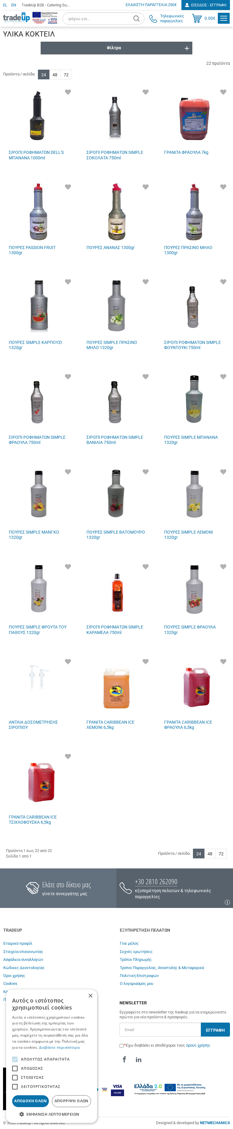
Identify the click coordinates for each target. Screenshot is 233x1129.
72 (66, 74)
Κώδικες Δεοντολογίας (24, 967)
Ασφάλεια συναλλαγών (23, 959)
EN (13, 5)
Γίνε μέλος (129, 943)
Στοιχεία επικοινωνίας (23, 951)
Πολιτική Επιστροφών (139, 975)
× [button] (90, 996)
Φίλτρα (114, 47)
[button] (51, 1114)
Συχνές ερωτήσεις (136, 951)
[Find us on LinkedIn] (139, 1060)
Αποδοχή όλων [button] (30, 1100)
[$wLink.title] (45, 18)
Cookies (10, 983)
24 (43, 74)
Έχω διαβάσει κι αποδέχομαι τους (168, 1045)
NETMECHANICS (215, 1122)
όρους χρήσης (198, 1045)
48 (54, 74)
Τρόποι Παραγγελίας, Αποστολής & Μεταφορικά (162, 967)
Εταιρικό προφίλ (17, 943)
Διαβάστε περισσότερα (59, 1047)
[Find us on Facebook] (124, 1060)
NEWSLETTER (133, 1003)
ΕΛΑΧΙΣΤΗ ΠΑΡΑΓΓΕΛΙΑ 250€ (151, 4)
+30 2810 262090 (156, 881)
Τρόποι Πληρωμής (136, 959)
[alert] (51, 1056)
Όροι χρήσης (14, 975)
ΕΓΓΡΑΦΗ (215, 1030)
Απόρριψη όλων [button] (72, 1100)
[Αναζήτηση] (137, 18)
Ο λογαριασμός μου (136, 983)
